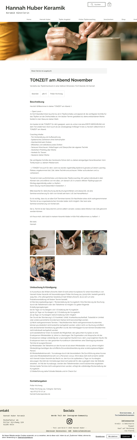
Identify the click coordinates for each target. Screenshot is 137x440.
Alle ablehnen (113, 436)
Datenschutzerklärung (25, 437)
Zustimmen (126, 436)
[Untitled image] (42, 242)
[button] (109, 4)
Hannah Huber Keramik (35, 8)
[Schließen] (134, 436)
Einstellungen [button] (100, 436)
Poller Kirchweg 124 (13, 422)
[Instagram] (69, 421)
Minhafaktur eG (11, 420)
